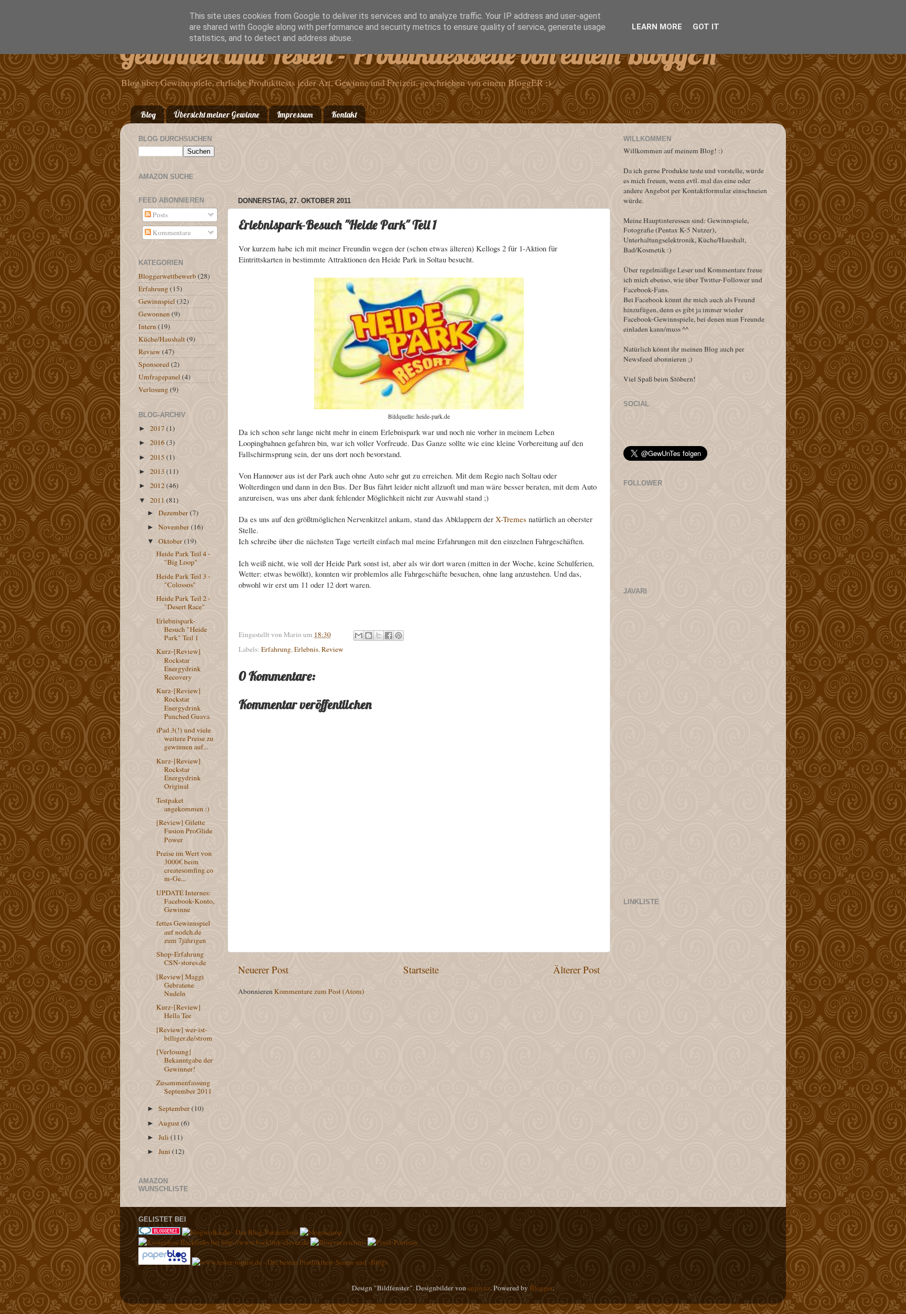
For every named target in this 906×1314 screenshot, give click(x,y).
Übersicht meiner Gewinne (216, 115)
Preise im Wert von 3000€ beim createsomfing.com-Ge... (184, 866)
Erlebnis (306, 649)
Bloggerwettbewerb (167, 276)
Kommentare (171, 232)
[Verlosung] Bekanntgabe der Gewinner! (184, 1060)
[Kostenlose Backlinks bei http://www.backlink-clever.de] (223, 1242)
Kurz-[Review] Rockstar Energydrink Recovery (178, 664)
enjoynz (479, 1287)
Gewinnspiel (156, 301)
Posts (159, 214)
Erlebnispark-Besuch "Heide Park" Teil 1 (181, 629)
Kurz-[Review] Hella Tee (178, 1011)
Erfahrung (276, 649)
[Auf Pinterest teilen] (398, 635)
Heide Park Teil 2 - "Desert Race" (183, 602)
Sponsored (153, 364)
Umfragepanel (159, 377)
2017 (158, 428)
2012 (158, 485)
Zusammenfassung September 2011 (184, 1087)
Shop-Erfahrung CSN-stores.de (181, 958)
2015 (158, 457)
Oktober (171, 541)
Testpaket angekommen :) (183, 804)
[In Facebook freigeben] (388, 635)
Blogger (541, 1287)
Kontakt (344, 115)
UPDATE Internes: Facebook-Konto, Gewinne (185, 901)
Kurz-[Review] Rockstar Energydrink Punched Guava (183, 703)
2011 (158, 500)
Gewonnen (154, 314)
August (169, 1123)
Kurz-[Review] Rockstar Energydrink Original (178, 773)
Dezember (174, 512)
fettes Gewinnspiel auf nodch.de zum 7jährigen (183, 931)
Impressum (295, 115)
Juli (164, 1137)
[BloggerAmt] (338, 1242)
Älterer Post (576, 969)
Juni (165, 1151)
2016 (158, 442)
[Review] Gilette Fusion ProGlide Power (184, 831)
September (174, 1108)
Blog (148, 115)
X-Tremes (510, 519)
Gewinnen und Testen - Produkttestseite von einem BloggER (418, 54)
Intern (147, 326)
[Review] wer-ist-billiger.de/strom (184, 1034)
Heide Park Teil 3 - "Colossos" (183, 580)
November (174, 527)
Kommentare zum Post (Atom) (319, 991)
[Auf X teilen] (378, 635)
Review (332, 649)
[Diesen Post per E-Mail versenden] (358, 635)
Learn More (657, 26)
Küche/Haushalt (161, 339)
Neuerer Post (263, 969)
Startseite (421, 969)
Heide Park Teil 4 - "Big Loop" (183, 558)
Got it (706, 26)
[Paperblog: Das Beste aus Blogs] (165, 1262)
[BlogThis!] (368, 635)
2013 (158, 471)
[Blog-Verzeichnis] (159, 1232)
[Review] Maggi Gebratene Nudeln (180, 985)
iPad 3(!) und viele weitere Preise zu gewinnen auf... (184, 738)
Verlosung (153, 389)
